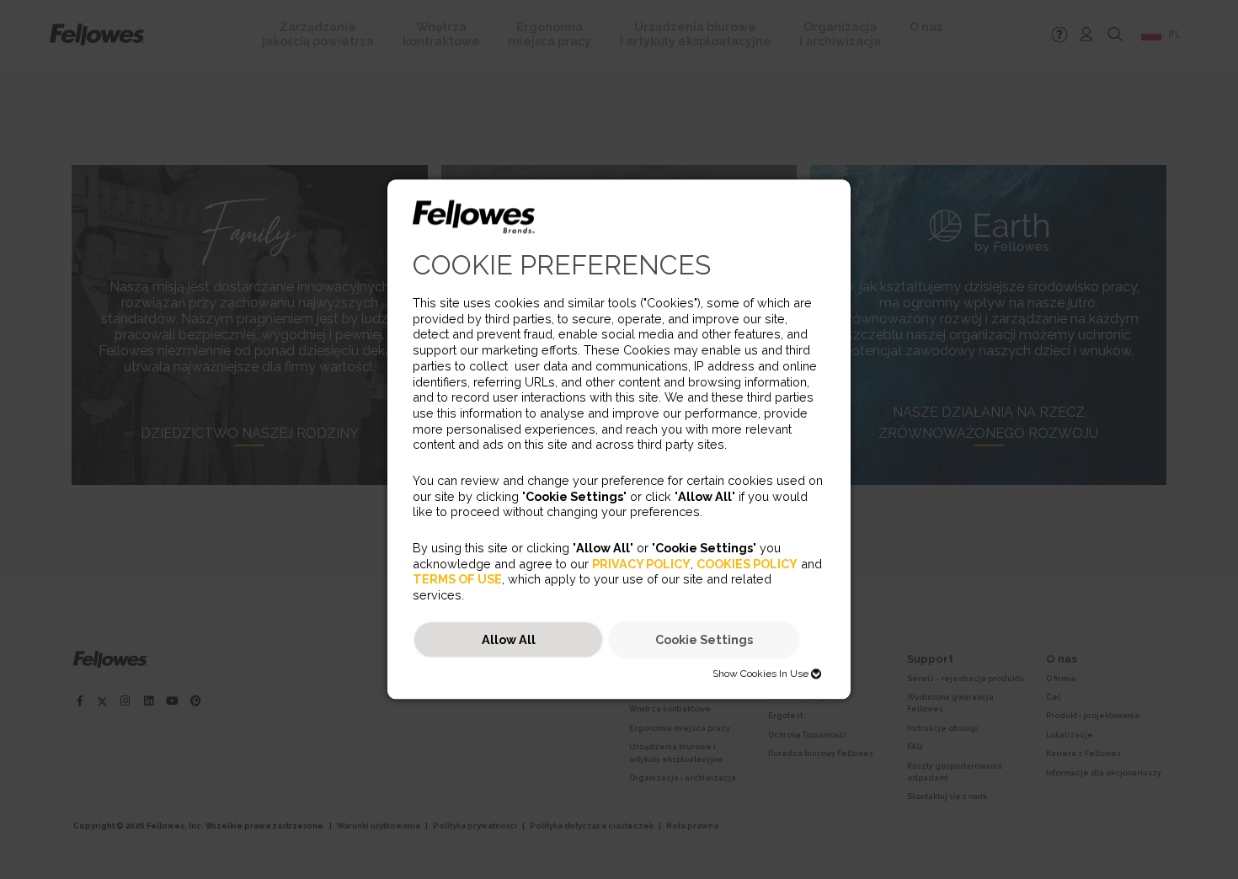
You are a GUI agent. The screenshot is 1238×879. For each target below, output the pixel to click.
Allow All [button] (509, 639)
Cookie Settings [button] (704, 639)
